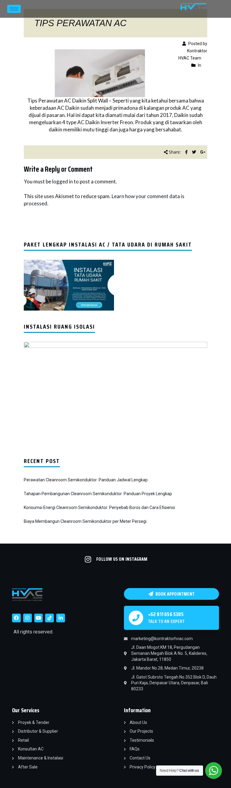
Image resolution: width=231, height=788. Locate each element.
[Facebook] (16, 618)
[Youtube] (38, 618)
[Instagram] (27, 618)
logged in (62, 181)
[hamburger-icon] (14, 9)
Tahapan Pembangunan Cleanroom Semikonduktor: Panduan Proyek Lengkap (98, 493)
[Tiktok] (49, 618)
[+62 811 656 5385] (136, 618)
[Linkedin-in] (60, 618)
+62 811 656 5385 (165, 614)
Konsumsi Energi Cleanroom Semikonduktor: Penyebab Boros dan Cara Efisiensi (99, 507)
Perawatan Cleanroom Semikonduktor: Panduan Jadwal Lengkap (86, 479)
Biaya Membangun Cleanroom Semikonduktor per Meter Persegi (85, 521)
